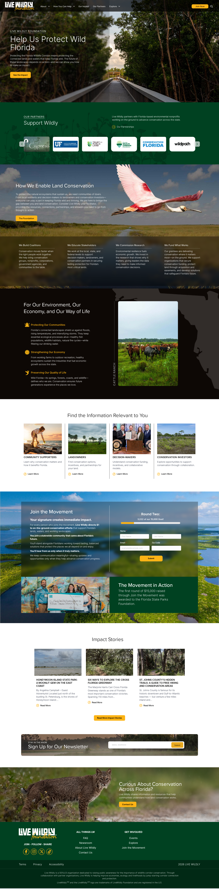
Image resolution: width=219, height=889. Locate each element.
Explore (113, 6)
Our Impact (83, 6)
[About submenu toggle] (48, 6)
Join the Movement (133, 847)
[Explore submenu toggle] (119, 6)
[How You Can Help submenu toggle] (74, 6)
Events (133, 838)
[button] (211, 6)
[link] (43, 451)
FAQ (85, 838)
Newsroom (85, 842)
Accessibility (56, 864)
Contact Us (85, 852)
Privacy (37, 864)
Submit (151, 558)
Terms (22, 864)
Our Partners (99, 6)
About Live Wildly (85, 847)
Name (123, 531)
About (43, 6)
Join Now (200, 6)
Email (123, 542)
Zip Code (156, 542)
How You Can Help (62, 6)
